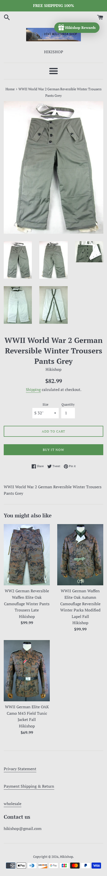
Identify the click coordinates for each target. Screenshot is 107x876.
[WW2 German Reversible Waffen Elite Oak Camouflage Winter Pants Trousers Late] (27, 555)
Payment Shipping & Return (29, 786)
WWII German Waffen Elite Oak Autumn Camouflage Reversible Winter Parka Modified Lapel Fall (80, 603)
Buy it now (53, 449)
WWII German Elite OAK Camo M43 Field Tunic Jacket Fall (27, 713)
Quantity (68, 404)
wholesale (12, 803)
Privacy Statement (20, 768)
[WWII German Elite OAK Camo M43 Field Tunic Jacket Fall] (27, 671)
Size (46, 404)
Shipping (33, 389)
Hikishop (66, 857)
